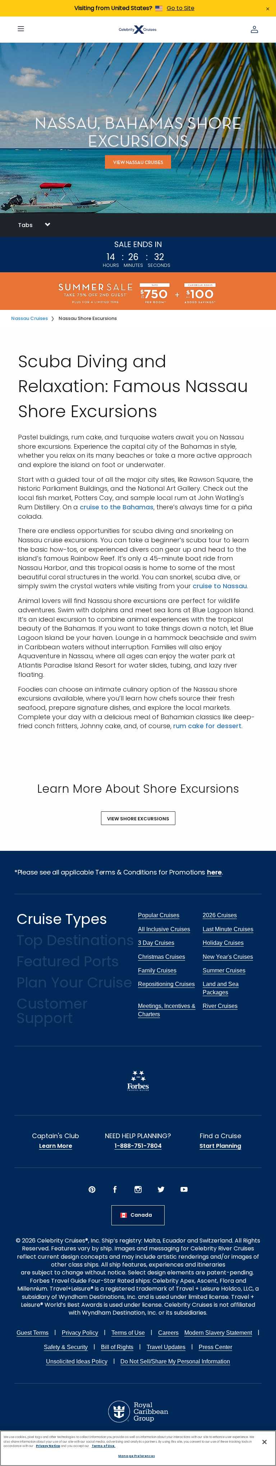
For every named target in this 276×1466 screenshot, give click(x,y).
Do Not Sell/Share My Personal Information (175, 1361)
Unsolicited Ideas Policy (76, 1361)
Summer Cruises (224, 970)
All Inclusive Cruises (164, 929)
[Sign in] (254, 29)
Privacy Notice (48, 1446)
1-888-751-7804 (138, 1146)
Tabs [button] (26, 225)
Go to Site (180, 8)
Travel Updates (166, 1347)
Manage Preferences (136, 1456)
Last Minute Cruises (228, 929)
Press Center (215, 1347)
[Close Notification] (268, 8)
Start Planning (220, 1146)
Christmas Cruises (161, 957)
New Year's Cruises (228, 957)
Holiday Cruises (223, 943)
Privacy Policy (80, 1333)
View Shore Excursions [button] (138, 818)
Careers (168, 1333)
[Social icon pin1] (92, 1189)
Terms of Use (128, 1333)
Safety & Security (66, 1347)
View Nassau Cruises (138, 162)
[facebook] (115, 1189)
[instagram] (138, 1189)
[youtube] (184, 1189)
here (214, 872)
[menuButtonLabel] (20, 29)
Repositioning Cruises (166, 984)
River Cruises (220, 1006)
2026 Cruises (220, 915)
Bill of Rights (117, 1347)
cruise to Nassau (220, 585)
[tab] (138, 225)
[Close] (264, 1442)
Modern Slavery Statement (218, 1333)
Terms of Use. (103, 1446)
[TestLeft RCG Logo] (138, 1411)
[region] (138, 1448)
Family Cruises (157, 970)
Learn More (55, 1146)
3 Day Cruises (156, 943)
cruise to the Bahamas (116, 507)
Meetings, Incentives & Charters (167, 1010)
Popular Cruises (158, 915)
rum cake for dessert (207, 725)
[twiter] (161, 1189)
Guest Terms (33, 1333)
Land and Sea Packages (221, 988)
